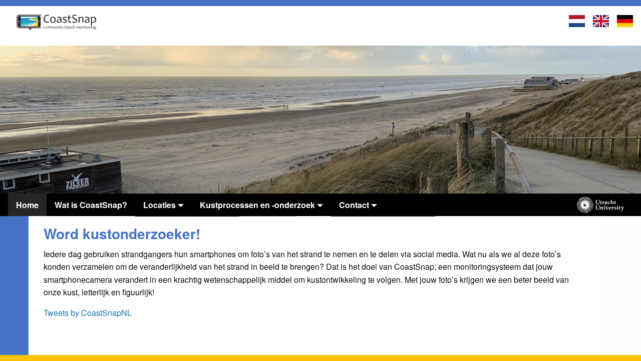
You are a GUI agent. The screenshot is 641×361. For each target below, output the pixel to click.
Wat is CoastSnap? (91, 205)
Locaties (159, 205)
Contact (354, 205)
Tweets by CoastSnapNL (88, 312)
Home (27, 205)
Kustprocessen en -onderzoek (257, 205)
